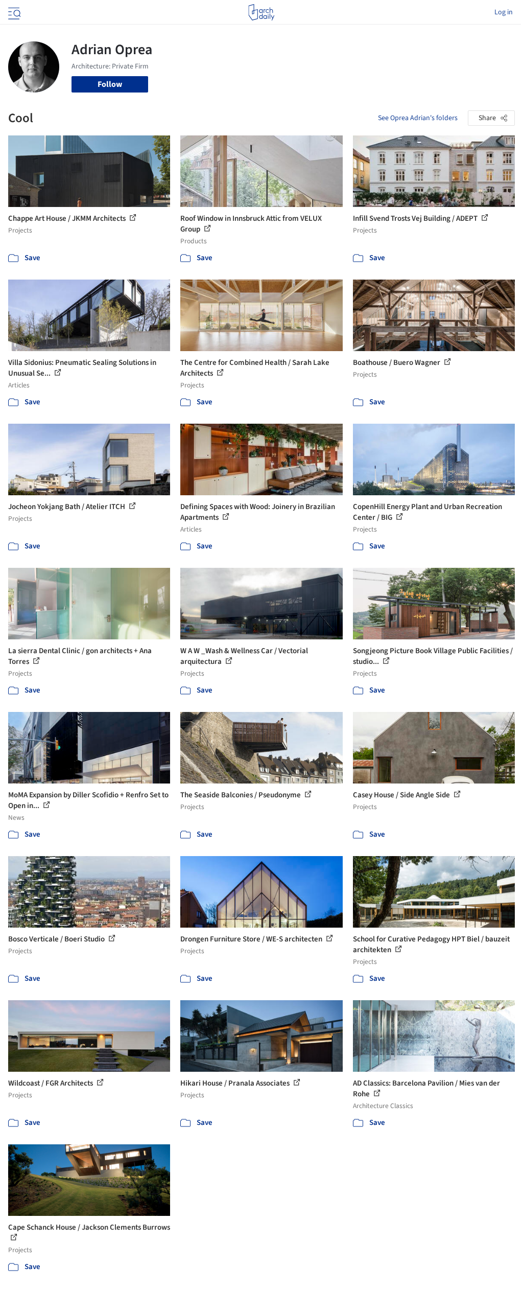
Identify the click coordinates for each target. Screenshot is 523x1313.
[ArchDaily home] (261, 12)
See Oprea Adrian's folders (418, 118)
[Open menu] (13, 12)
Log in (503, 12)
